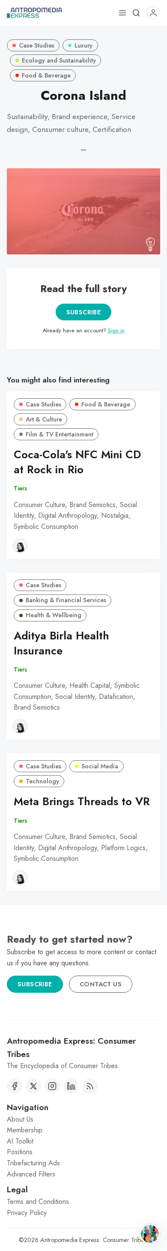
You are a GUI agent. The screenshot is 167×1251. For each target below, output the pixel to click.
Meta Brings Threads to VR (82, 801)
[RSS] (90, 1086)
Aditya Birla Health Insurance (61, 643)
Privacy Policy (27, 1213)
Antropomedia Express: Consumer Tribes (93, 1240)
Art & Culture (44, 419)
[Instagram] (52, 1086)
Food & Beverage (46, 75)
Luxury (83, 45)
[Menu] (122, 13)
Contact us (101, 984)
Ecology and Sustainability (59, 60)
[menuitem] (83, 1119)
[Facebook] (14, 1086)
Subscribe (83, 312)
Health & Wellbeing (53, 615)
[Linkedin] (71, 1086)
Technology (42, 781)
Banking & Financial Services (66, 600)
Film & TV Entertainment (59, 434)
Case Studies (36, 45)
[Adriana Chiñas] (20, 545)
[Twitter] (33, 1086)
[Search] (136, 13)
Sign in (116, 330)
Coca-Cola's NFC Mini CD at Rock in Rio (77, 462)
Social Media (99, 766)
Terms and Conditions (38, 1201)
